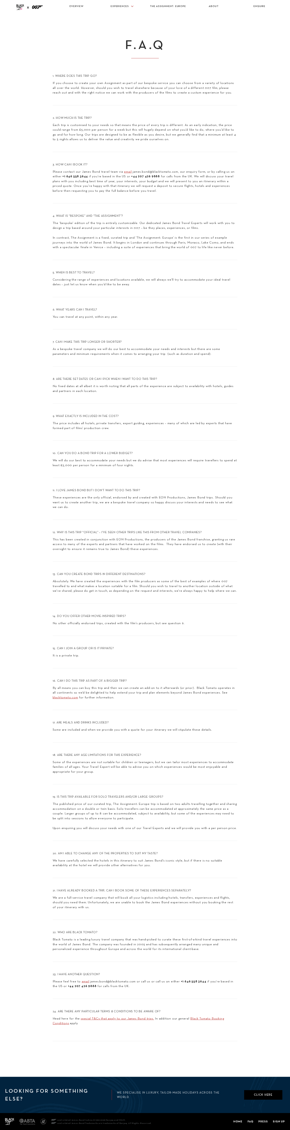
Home (237, 1121)
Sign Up (279, 1121)
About (213, 6)
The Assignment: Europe (168, 6)
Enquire (259, 6)
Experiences (120, 6)
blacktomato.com (65, 697)
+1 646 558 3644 (193, 981)
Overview (76, 6)
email (128, 171)
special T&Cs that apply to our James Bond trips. (117, 1018)
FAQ (250, 1121)
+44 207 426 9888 (82, 986)
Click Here (263, 1094)
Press (263, 1121)
